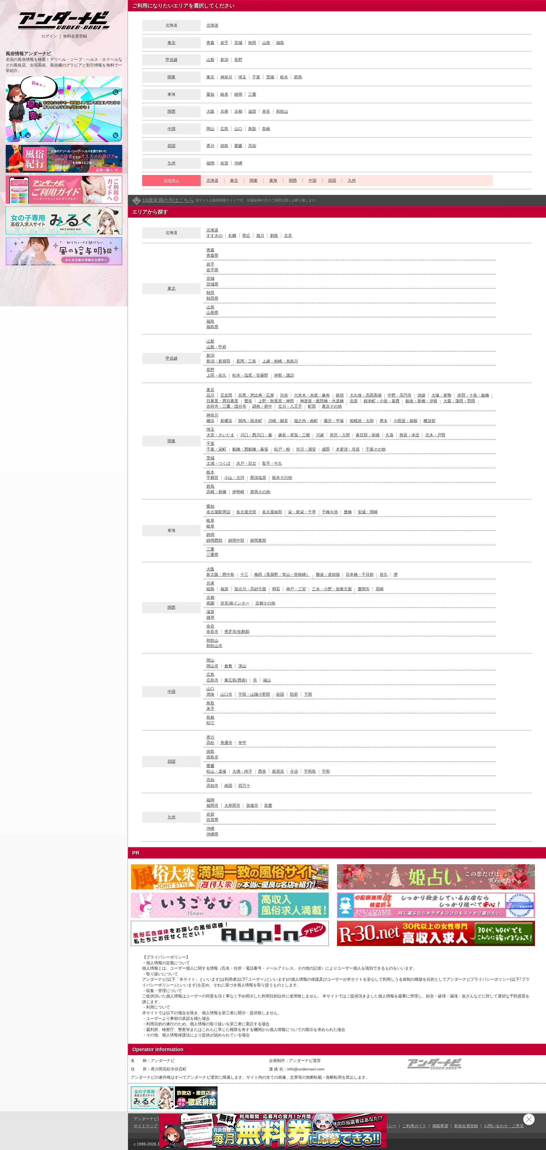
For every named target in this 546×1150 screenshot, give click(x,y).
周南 (210, 694)
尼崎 (380, 589)
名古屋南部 (272, 512)
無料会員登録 (75, 36)
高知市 (212, 785)
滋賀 (252, 111)
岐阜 (224, 94)
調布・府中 (262, 406)
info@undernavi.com (305, 1069)
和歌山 (282, 111)
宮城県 (212, 284)
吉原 (354, 401)
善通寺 (226, 742)
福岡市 (212, 805)
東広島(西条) (235, 680)
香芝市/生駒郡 (236, 631)
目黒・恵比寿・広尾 (256, 395)
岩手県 (212, 270)
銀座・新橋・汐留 (421, 401)
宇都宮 (212, 477)
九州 (171, 163)
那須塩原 (258, 477)
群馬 (298, 77)
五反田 (226, 395)
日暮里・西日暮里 (222, 401)
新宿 (340, 395)
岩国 (280, 694)
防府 (294, 694)
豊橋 (348, 512)
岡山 (210, 128)
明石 (276, 589)
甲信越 (171, 59)
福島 (280, 42)
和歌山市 (214, 645)
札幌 (232, 235)
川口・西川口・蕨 (256, 435)
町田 (312, 406)
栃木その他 (282, 477)
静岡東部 (258, 540)
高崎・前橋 (216, 491)
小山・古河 (234, 477)
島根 (266, 128)
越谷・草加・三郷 (294, 435)
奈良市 (212, 631)
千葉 (256, 77)
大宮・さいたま (220, 435)
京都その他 (265, 603)
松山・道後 (216, 771)
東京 (210, 77)
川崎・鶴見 (278, 420)
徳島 (224, 145)
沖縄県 (212, 834)
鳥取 (252, 128)
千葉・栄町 (216, 449)
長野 (238, 59)
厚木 (384, 420)
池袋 (421, 395)
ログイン (49, 36)
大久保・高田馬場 (366, 395)
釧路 (274, 235)
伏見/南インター (234, 603)
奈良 (266, 111)
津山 (242, 666)
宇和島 (310, 771)
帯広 (246, 235)
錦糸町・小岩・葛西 (382, 401)
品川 (210, 395)
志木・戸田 (435, 435)
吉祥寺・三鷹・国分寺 (226, 406)
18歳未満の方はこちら (168, 200)
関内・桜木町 (250, 420)
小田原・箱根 (405, 420)
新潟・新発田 (218, 361)
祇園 (210, 603)
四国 (171, 145)
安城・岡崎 (368, 512)
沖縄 (238, 163)
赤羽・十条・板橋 (473, 395)
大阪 (210, 111)
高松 (210, 742)
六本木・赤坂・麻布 (312, 395)
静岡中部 (236, 540)
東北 (171, 42)
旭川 (260, 235)
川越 (320, 435)
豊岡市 (364, 589)
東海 (273, 180)
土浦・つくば (218, 463)
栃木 (284, 77)
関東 (171, 77)
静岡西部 (214, 540)
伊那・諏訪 (284, 375)
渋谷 (284, 395)
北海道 (212, 25)
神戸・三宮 (296, 589)
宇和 (326, 771)
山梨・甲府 (216, 347)
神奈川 (226, 77)
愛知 (210, 94)
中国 (171, 128)
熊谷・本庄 (409, 435)
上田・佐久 (216, 375)
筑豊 (268, 805)
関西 (171, 111)
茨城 (270, 77)
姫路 (210, 589)
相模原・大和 (362, 420)
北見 (288, 235)
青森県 (212, 255)
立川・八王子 (290, 406)
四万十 (244, 785)
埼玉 (242, 77)
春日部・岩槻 (368, 435)
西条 (262, 771)
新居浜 (278, 771)
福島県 (212, 326)
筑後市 (252, 805)
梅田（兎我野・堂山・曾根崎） (282, 574)
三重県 (212, 554)
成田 (326, 449)
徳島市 (212, 757)
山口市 (226, 694)
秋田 (252, 42)
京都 (238, 111)
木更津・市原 (348, 449)
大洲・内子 (242, 771)
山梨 (210, 59)
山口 (238, 128)
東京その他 (332, 406)
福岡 (210, 163)
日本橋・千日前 (360, 574)
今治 (294, 771)
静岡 (238, 94)
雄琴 (210, 617)
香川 (210, 145)
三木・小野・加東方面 (332, 589)
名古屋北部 (246, 512)
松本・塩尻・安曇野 (250, 375)
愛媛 (238, 145)
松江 (210, 722)
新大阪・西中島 (220, 574)
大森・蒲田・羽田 (459, 401)
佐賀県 (212, 819)
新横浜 (226, 420)
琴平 (242, 742)
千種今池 (330, 512)
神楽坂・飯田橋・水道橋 (322, 401)
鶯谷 (248, 401)
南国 (228, 785)
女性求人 (171, 180)
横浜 (210, 420)
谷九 (384, 574)
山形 (266, 42)
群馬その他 (260, 491)
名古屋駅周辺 (218, 512)
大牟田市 (232, 805)
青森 (210, 42)
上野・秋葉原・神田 (276, 401)
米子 (210, 708)
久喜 (390, 435)
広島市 (212, 680)
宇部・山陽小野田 (254, 694)
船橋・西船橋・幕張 (250, 449)
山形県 (212, 312)
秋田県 (212, 298)
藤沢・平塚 (334, 420)
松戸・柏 (282, 449)
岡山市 (212, 666)
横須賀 (429, 420)
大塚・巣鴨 (441, 395)
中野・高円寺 (399, 395)
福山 (267, 680)
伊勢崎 (238, 491)
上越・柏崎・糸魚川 (280, 361)
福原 (224, 589)
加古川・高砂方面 (250, 589)
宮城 (238, 42)
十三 (244, 574)
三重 (252, 94)
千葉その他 (376, 449)
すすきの (214, 235)
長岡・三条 (246, 361)
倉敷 (228, 666)
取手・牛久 (272, 463)
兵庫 (224, 111)
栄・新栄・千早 (302, 512)
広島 (224, 128)
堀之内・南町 (306, 420)
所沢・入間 (340, 435)
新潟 (224, 59)
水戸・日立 (246, 463)
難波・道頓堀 (328, 574)
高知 (252, 145)
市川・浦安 (306, 449)
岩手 (224, 42)
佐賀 (224, 163)
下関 (308, 694)
